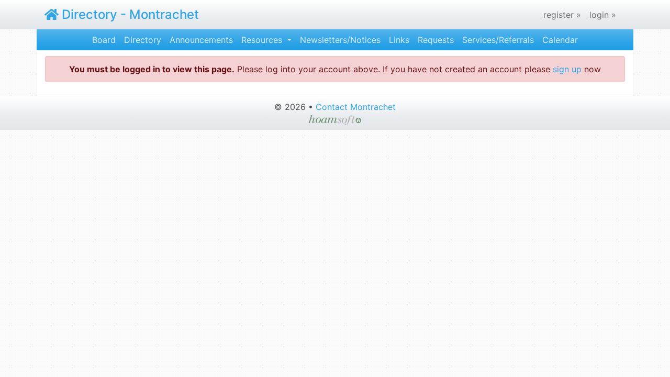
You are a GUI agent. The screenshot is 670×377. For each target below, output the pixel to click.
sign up (567, 69)
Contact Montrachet (356, 107)
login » (602, 14)
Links (399, 40)
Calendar (560, 40)
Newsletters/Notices (340, 40)
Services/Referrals (498, 40)
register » (562, 14)
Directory (142, 40)
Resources (263, 40)
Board (104, 40)
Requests (436, 40)
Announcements (201, 40)
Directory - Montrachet (129, 14)
